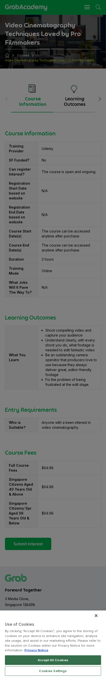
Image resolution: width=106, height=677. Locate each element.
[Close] (96, 615)
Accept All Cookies (53, 660)
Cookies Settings (53, 671)
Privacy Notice (36, 650)
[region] (53, 643)
